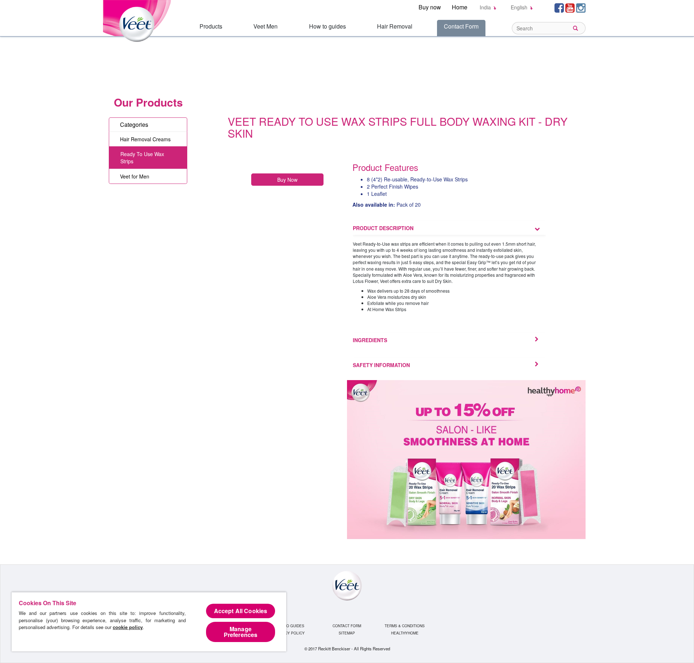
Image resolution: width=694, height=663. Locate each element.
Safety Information (381, 365)
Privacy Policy (289, 633)
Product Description (383, 228)
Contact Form (461, 26)
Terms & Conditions (405, 625)
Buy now (430, 7)
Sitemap (347, 633)
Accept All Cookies (240, 611)
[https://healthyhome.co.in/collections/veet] (466, 458)
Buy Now (287, 179)
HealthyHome (405, 633)
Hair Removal (394, 26)
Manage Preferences (241, 632)
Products (211, 26)
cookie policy (128, 627)
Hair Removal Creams (145, 139)
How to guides (327, 26)
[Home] (138, 20)
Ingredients (370, 340)
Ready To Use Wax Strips (142, 157)
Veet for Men (134, 176)
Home (459, 7)
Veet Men (265, 26)
